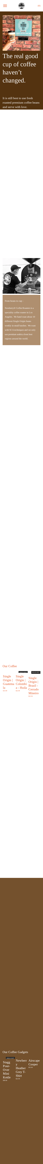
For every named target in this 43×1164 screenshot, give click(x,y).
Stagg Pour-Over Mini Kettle (7, 1069)
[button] (37, 665)
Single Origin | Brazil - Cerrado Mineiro (33, 685)
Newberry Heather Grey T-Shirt (21, 1068)
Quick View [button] (9, 668)
